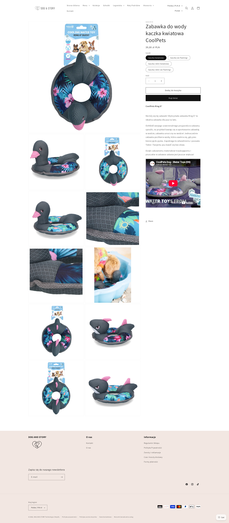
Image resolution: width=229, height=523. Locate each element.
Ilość (147, 76)
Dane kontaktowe (105, 517)
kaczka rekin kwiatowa (158, 64)
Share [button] (150, 221)
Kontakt (89, 443)
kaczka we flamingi (179, 58)
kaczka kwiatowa (156, 58)
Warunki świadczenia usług (123, 517)
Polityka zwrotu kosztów (88, 517)
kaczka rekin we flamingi (159, 70)
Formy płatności (151, 462)
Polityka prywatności (69, 517)
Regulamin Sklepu (152, 443)
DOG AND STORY (39, 517)
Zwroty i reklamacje (152, 452)
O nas (88, 448)
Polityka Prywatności (153, 448)
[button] (86, 5)
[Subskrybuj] (62, 477)
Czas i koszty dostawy (153, 457)
